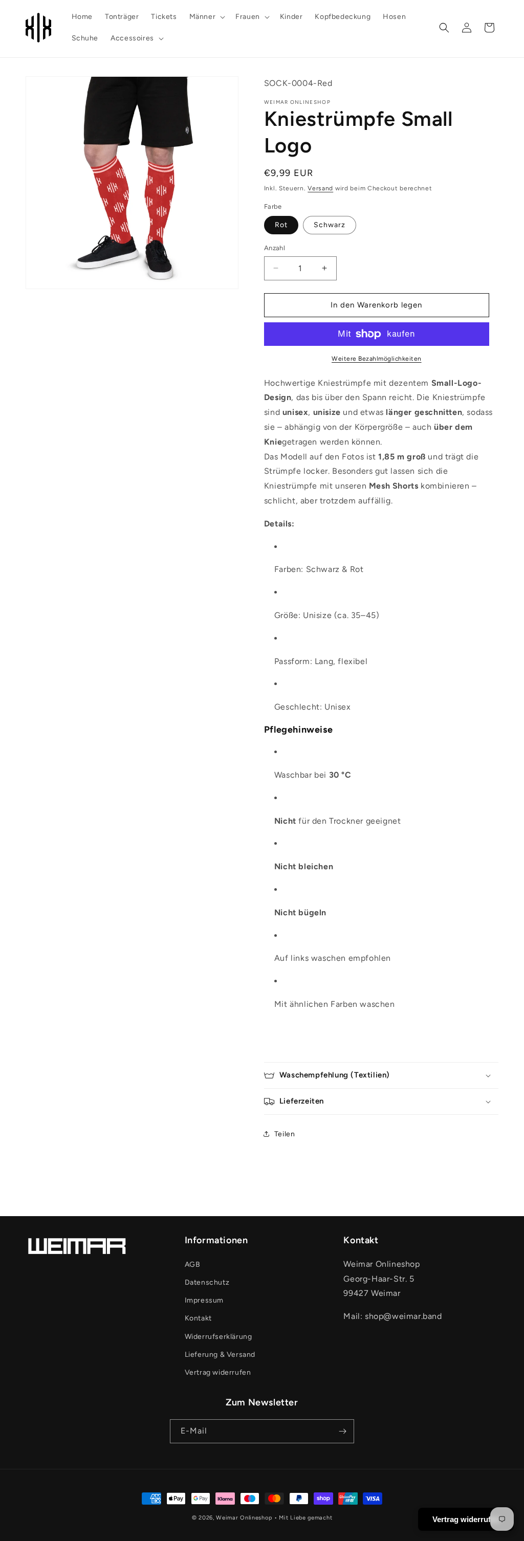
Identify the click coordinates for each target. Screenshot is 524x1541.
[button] (206, 17)
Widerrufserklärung (218, 1336)
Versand (320, 188)
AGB (193, 1264)
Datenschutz (207, 1282)
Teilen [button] (284, 1134)
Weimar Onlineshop (244, 1517)
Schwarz (329, 225)
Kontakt (198, 1318)
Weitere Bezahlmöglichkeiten (377, 358)
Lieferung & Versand (220, 1354)
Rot (281, 225)
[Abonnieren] (342, 1431)
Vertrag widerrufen (218, 1372)
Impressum (204, 1300)
